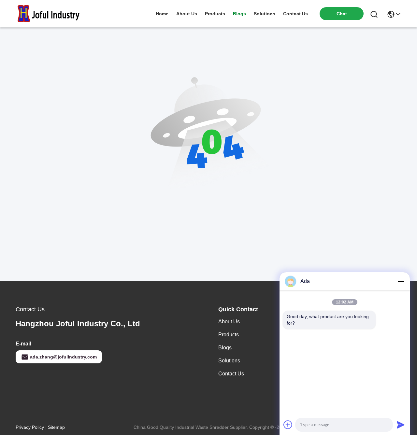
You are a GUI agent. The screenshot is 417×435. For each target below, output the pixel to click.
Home (162, 13)
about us (186, 13)
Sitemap (56, 427)
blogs (239, 13)
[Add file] (288, 424)
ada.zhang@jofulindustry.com (63, 356)
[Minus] (401, 281)
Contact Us (231, 373)
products (215, 13)
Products (228, 334)
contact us (295, 13)
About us (229, 321)
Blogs (225, 347)
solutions (264, 13)
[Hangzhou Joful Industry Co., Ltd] (51, 13)
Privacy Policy (30, 427)
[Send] (400, 424)
